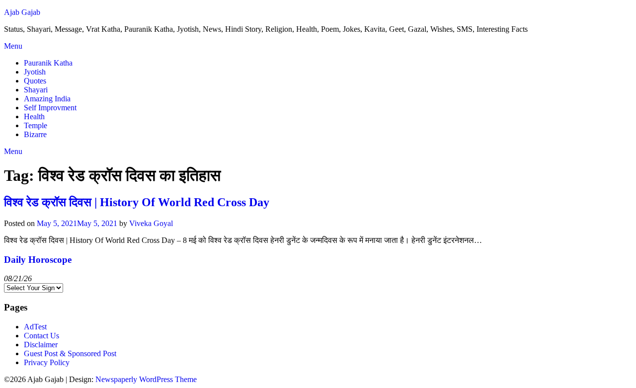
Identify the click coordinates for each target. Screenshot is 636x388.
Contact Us (41, 335)
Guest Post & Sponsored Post (70, 353)
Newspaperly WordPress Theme (146, 379)
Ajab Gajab (22, 12)
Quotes (35, 81)
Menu (13, 46)
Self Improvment (50, 107)
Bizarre (35, 134)
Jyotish (35, 72)
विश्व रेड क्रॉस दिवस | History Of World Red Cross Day (136, 202)
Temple (35, 125)
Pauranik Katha (48, 63)
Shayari (36, 89)
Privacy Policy (47, 362)
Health (34, 116)
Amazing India (47, 98)
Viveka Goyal (151, 223)
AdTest (35, 326)
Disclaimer (41, 344)
